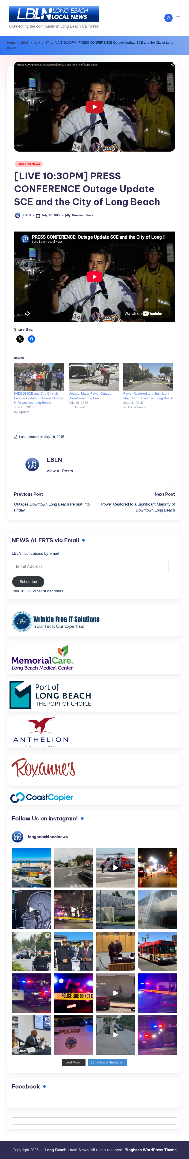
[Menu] (179, 18)
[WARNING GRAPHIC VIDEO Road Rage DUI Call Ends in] (115, 993)
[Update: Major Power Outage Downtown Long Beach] (94, 377)
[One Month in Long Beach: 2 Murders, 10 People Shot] (31, 951)
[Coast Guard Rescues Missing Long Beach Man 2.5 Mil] (115, 868)
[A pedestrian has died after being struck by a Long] (157, 951)
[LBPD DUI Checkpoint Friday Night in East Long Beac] (157, 868)
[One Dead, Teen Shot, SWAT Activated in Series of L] (157, 993)
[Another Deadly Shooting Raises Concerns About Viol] (73, 951)
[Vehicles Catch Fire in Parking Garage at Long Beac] (157, 909)
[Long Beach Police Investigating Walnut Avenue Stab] (73, 993)
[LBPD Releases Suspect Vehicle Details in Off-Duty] (115, 1035)
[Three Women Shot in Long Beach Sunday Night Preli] (73, 909)
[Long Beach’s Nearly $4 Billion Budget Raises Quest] (115, 951)
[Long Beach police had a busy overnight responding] (31, 993)
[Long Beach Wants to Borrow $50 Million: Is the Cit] (115, 909)
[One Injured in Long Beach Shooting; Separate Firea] (73, 1035)
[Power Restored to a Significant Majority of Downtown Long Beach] (148, 377)
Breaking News (29, 164)
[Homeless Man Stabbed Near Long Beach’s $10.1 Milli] (31, 868)
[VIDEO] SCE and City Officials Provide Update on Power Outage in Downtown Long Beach (38, 398)
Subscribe (28, 582)
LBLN (54, 459)
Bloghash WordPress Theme (150, 1150)
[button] (60, 471)
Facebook (26, 1086)
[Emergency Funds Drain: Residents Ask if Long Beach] (31, 1035)
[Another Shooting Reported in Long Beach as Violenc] (157, 1035)
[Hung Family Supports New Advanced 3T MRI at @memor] (31, 909)
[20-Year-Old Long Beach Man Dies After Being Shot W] (73, 868)
